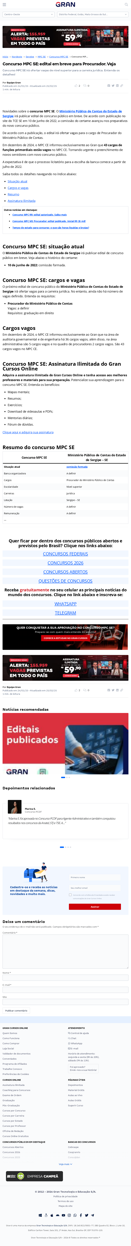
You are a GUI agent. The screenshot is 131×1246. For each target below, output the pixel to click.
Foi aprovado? (83, 1068)
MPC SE (42, 56)
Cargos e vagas (18, 188)
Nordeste (17, 56)
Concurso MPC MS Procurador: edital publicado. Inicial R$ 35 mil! (49, 221)
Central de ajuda (79, 1033)
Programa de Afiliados (15, 1064)
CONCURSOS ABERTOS (65, 572)
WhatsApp (76, 1043)
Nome (7, 973)
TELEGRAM (65, 613)
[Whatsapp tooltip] (75, 1215)
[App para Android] (57, 1215)
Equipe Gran (14, 82)
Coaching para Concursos (16, 1090)
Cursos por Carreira (13, 1115)
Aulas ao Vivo (75, 1095)
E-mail (7, 985)
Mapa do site (65, 1206)
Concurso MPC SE (58, 56)
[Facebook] (81, 1215)
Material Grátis (76, 1090)
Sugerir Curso (75, 1105)
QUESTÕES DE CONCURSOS (65, 581)
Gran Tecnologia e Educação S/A (51, 1226)
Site (5, 997)
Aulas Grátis (74, 1100)
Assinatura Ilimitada (21, 201)
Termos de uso (66, 1201)
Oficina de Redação (13, 1131)
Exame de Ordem (12, 1095)
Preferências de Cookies (16, 1074)
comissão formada (77, 466)
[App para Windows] (40, 1215)
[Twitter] (86, 1215)
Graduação (9, 1100)
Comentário (10, 932)
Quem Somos (10, 1033)
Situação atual (17, 181)
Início (5, 56)
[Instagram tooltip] (69, 1215)
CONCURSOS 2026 (65, 563)
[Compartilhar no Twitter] (112, 86)
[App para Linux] (46, 1215)
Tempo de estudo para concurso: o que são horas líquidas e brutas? (50, 227)
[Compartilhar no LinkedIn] (117, 86)
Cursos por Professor (14, 1126)
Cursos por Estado (13, 1121)
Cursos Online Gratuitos (16, 1136)
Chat (73, 1038)
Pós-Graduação (11, 1105)
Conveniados (10, 1059)
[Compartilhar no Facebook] (108, 86)
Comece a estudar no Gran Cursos (65, 638)
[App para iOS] (52, 1215)
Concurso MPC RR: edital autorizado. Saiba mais (39, 214)
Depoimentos (75, 1085)
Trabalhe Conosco (12, 1069)
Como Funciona (11, 1038)
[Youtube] (63, 1215)
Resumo (13, 194)
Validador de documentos (17, 1053)
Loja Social (8, 1048)
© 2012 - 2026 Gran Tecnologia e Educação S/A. (65, 1191)
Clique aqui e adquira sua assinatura (28, 432)
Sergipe (30, 56)
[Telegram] (92, 1215)
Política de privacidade (65, 1196)
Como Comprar (11, 1043)
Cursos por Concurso (14, 1110)
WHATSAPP (66, 604)
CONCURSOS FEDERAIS (65, 554)
